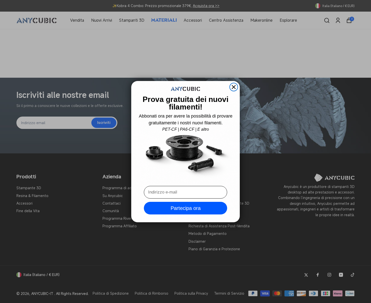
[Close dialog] (234, 87)
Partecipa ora (186, 208)
